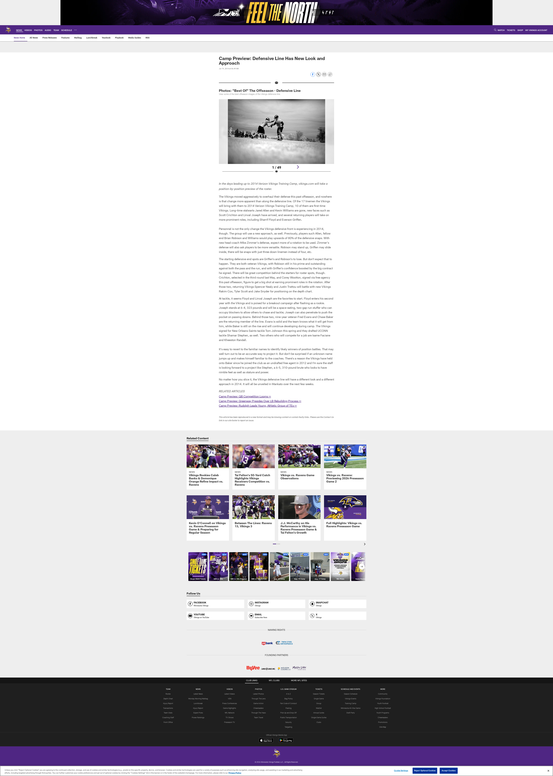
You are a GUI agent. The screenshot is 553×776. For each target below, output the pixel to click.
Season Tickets (319, 694)
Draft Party (350, 713)
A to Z (288, 694)
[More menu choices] (75, 30)
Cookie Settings (401, 770)
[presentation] (365, 544)
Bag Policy (288, 699)
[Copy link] (330, 74)
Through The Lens (259, 699)
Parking (288, 708)
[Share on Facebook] (312, 76)
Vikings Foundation (382, 699)
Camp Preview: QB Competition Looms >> (245, 396)
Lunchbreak (198, 703)
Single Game (319, 699)
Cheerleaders (258, 708)
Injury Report (168, 703)
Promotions (382, 722)
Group (318, 703)
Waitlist (319, 708)
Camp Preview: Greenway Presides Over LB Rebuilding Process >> (260, 401)
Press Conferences (229, 703)
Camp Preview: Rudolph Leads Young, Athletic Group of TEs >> (258, 405)
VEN (229, 699)
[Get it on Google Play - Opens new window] (285, 741)
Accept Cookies (449, 770)
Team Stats (168, 713)
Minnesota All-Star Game (350, 708)
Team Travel (258, 717)
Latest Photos (258, 694)
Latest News (198, 694)
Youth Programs (382, 713)
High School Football (383, 708)
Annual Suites (318, 713)
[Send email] (324, 76)
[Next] (298, 167)
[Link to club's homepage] (8, 29)
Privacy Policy (235, 773)
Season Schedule (350, 694)
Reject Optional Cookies (425, 770)
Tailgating (288, 727)
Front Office (168, 722)
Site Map (382, 727)
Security (288, 722)
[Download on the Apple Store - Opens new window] (266, 740)
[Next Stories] (362, 566)
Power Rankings (198, 717)
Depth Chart (168, 699)
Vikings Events (350, 699)
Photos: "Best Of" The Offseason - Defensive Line (260, 90)
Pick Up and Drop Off (288, 713)
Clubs (319, 722)
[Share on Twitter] (318, 76)
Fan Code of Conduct (288, 703)
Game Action (258, 703)
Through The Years (258, 713)
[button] (274, 544)
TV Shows (230, 717)
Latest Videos (229, 694)
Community (382, 694)
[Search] (495, 30)
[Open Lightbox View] (276, 138)
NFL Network (229, 713)
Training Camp (350, 703)
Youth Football (382, 703)
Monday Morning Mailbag (198, 699)
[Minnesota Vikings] (276, 754)
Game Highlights (229, 708)
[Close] (548, 771)
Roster (168, 694)
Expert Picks (198, 713)
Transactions (168, 708)
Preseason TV (229, 722)
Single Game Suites (318, 717)
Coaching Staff (168, 717)
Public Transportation (288, 717)
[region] (276, 771)
